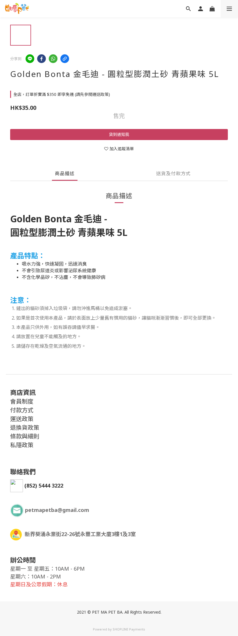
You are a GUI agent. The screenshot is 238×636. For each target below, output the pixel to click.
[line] (30, 58)
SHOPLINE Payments (129, 629)
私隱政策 (21, 445)
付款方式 (21, 410)
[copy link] (64, 58)
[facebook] (41, 58)
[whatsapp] (53, 58)
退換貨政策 (24, 427)
